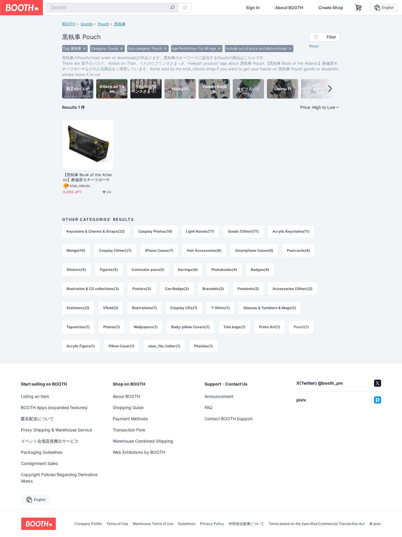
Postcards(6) (298, 250)
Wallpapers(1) (146, 327)
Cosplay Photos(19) (155, 231)
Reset (314, 46)
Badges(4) (260, 269)
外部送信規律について (246, 524)
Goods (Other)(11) (243, 231)
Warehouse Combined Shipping (143, 440)
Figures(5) (109, 269)
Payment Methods (130, 418)
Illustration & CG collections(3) (93, 288)
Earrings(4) (188, 269)
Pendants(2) (248, 288)
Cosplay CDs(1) (183, 308)
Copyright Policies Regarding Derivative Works (59, 477)
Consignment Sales (39, 463)
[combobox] (112, 7)
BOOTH (69, 23)
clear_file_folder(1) (164, 346)
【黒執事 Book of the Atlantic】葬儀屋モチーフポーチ (87, 177)
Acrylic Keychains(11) (291, 231)
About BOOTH (289, 8)
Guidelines (186, 524)
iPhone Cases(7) (159, 250)
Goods (87, 23)
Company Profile (88, 524)
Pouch (103, 23)
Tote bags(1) (234, 327)
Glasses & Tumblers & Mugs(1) (269, 308)
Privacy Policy (212, 524)
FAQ (208, 407)
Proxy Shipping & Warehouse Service (56, 429)
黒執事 (120, 23)
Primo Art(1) (269, 327)
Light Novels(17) (200, 231)
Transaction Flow (129, 429)
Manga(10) (76, 250)
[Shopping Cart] (358, 7)
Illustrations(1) (144, 308)
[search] (172, 8)
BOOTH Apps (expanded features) (54, 407)
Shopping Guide (128, 407)
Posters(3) (141, 288)
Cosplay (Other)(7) (115, 250)
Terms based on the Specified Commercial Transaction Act (317, 524)
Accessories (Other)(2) (293, 288)
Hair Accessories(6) (204, 250)
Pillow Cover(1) (121, 346)
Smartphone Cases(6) (254, 250)
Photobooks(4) (224, 269)
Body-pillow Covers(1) (190, 327)
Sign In (253, 8)
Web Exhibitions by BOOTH (139, 452)
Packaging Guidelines (41, 452)
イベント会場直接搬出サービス (50, 440)
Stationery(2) (78, 308)
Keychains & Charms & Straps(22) (96, 231)
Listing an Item (35, 396)
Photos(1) (111, 327)
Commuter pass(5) (148, 269)
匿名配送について (37, 418)
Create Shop (330, 8)
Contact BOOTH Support (229, 418)
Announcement (219, 396)
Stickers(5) (76, 269)
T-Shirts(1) (220, 308)
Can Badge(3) (177, 288)
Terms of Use (117, 524)
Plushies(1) (203, 346)
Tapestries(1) (78, 327)
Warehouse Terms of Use (153, 524)
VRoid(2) (110, 308)
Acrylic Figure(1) (81, 346)
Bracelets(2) (213, 288)
